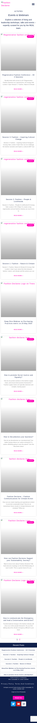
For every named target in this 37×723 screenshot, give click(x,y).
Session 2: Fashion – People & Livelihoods (18, 659)
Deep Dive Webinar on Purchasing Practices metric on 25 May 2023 (18, 669)
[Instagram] (23, 704)
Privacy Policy (7, 684)
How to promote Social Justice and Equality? (18, 674)
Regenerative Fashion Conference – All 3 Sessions (18, 650)
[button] (33, 4)
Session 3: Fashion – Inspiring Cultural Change (18, 654)
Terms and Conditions (24, 684)
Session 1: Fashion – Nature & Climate (18, 264)
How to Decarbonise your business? (18, 437)
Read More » (18, 89)
